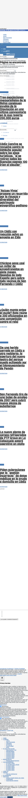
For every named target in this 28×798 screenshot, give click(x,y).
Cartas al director (11, 774)
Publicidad (9, 141)
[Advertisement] (14, 14)
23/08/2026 (3, 123)
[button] (9, 619)
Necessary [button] (3, 705)
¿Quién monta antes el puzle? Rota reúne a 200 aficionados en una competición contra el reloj (13, 316)
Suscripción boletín (12, 124)
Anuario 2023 (10, 755)
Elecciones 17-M (11, 750)
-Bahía (2, 139)
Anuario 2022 (10, 757)
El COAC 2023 (10, 769)
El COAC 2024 (10, 767)
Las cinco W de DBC (9, 612)
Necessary (5, 706)
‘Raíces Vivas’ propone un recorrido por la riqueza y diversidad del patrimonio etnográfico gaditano (14, 198)
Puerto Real (9, 746)
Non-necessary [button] (4, 717)
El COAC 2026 (10, 93)
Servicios (6, 777)
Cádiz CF (5, 771)
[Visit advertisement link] (4, 49)
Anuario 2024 (10, 77)
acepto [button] (19, 674)
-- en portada (4, 226)
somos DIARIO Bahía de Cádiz (15, 138)
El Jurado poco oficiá (12, 765)
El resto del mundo (9, 749)
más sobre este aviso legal (8, 675)
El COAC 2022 (10, 770)
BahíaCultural (6, 94)
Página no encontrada (11, 58)
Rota (7, 747)
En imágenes (7, 775)
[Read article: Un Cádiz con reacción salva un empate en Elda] (14, 218)
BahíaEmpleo (10, 751)
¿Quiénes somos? (8, 611)
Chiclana (9, 743)
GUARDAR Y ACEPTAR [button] (6, 730)
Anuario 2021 (10, 758)
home (1, 58)
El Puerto (9, 745)
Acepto (10, 797)
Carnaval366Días (8, 762)
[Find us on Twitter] (0, 783)
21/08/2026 (3, 289)
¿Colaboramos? (8, 616)
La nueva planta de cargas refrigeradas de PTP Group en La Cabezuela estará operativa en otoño (13, 438)
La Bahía (5, 739)
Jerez (8, 741)
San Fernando (10, 742)
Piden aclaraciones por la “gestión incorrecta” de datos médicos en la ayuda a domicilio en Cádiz (13, 476)
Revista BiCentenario (12, 761)
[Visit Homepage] (14, 40)
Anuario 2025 (10, 74)
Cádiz (5, 738)
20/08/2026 (3, 373)
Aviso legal (6, 615)
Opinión (5, 773)
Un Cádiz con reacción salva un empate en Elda (11, 234)
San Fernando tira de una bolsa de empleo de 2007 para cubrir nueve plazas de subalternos (14, 400)
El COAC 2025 (10, 766)
